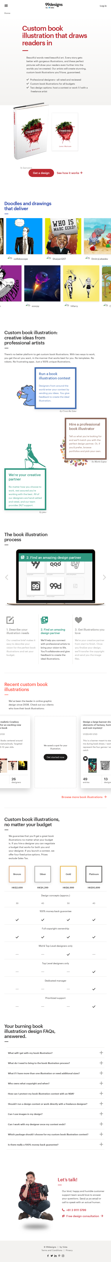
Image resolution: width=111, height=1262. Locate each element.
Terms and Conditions (51, 1250)
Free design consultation (83, 1216)
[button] (24, 236)
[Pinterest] (59, 1255)
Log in (103, 5)
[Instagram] (63, 1255)
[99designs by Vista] (54, 6)
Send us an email (89, 1198)
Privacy (69, 1250)
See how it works (68, 173)
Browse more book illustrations (82, 797)
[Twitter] (52, 1255)
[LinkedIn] (55, 1255)
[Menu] (6, 6)
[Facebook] (48, 1255)
